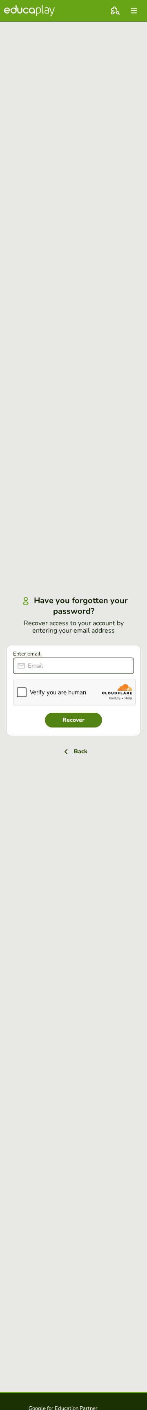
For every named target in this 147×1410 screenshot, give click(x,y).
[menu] (134, 11)
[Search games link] (115, 11)
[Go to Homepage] (29, 10)
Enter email (26, 654)
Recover (73, 720)
